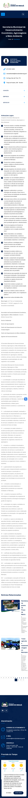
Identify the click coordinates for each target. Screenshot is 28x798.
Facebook (2, 710)
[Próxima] (23, 680)
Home (9, 39)
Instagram (6, 710)
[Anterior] (1, 677)
